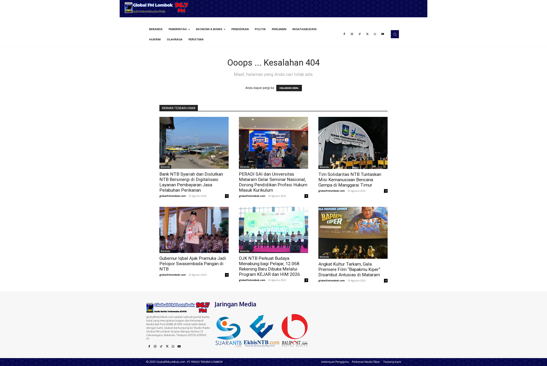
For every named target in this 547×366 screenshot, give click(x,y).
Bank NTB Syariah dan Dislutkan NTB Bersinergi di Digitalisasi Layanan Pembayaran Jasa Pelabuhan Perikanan (191, 182)
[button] (395, 34)
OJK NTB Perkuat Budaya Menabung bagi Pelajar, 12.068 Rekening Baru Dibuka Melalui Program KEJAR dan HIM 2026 (269, 266)
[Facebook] (344, 34)
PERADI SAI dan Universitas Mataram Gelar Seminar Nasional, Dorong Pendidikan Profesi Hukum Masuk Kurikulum (273, 182)
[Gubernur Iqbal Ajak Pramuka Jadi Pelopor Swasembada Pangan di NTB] (194, 230)
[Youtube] (383, 34)
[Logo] (158, 7)
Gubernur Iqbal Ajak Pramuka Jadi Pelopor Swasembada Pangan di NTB (192, 264)
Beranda (165, 166)
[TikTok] (359, 34)
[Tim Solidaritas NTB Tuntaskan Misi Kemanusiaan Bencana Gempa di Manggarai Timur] (353, 143)
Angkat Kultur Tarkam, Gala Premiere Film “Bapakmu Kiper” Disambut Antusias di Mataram (349, 269)
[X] (367, 34)
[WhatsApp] (375, 34)
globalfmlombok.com (172, 195)
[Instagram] (352, 34)
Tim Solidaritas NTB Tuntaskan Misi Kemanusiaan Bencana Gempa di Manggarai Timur (349, 180)
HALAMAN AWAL (289, 88)
